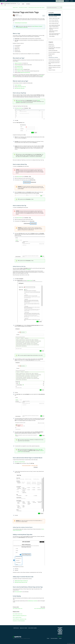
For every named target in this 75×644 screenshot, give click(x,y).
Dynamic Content (20, 69)
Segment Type (29, 280)
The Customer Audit (18, 591)
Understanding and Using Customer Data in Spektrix (36, 7)
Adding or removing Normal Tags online (22, 534)
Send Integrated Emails (18, 66)
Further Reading (17, 596)
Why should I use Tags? (18, 58)
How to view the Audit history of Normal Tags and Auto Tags (28, 587)
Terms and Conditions (54, 638)
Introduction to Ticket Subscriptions (19, 620)
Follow (44, 15)
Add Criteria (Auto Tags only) (19, 88)
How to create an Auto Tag (19, 205)
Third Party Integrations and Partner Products (54, 68)
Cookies (60, 638)
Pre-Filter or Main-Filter (38, 449)
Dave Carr (17, 14)
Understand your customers (23, 7)
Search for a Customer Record (20, 461)
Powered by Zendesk (71, 643)
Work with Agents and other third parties (54, 63)
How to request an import (17, 617)
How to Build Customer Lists (17, 608)
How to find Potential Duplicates (39, 608)
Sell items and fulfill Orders (53, 50)
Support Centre (15, 7)
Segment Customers (18, 63)
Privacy (48, 638)
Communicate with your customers (54, 59)
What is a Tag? (16, 33)
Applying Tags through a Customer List (21, 580)
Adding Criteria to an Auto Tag (19, 266)
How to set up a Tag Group (19, 93)
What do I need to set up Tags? (20, 81)
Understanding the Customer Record (21, 22)
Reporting (50, 55)
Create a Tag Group (18, 85)
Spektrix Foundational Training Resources (19, 615)
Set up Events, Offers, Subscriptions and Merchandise (54, 48)
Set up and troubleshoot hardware (54, 52)
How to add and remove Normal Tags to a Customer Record (27, 457)
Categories (51, 42)
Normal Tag (19, 86)
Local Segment (28, 269)
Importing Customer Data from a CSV (21, 582)
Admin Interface (19, 108)
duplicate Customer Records (25, 72)
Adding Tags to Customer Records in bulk (23, 576)
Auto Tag (24, 86)
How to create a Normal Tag (20, 164)
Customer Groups (20, 67)
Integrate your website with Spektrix (55, 65)
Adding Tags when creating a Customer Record (22, 527)
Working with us (51, 44)
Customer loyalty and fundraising (54, 60)
